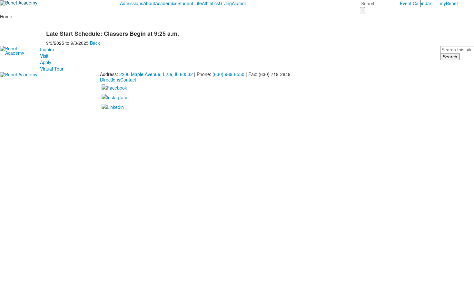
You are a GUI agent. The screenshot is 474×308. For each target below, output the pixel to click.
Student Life (189, 3)
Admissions (131, 3)
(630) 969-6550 (228, 74)
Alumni (239, 3)
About (149, 3)
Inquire (47, 49)
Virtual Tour (52, 68)
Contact (128, 79)
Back (95, 43)
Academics (166, 3)
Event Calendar (415, 3)
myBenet (449, 3)
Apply (45, 62)
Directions (110, 79)
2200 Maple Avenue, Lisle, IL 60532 (156, 74)
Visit (44, 56)
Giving (225, 3)
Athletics (210, 3)
